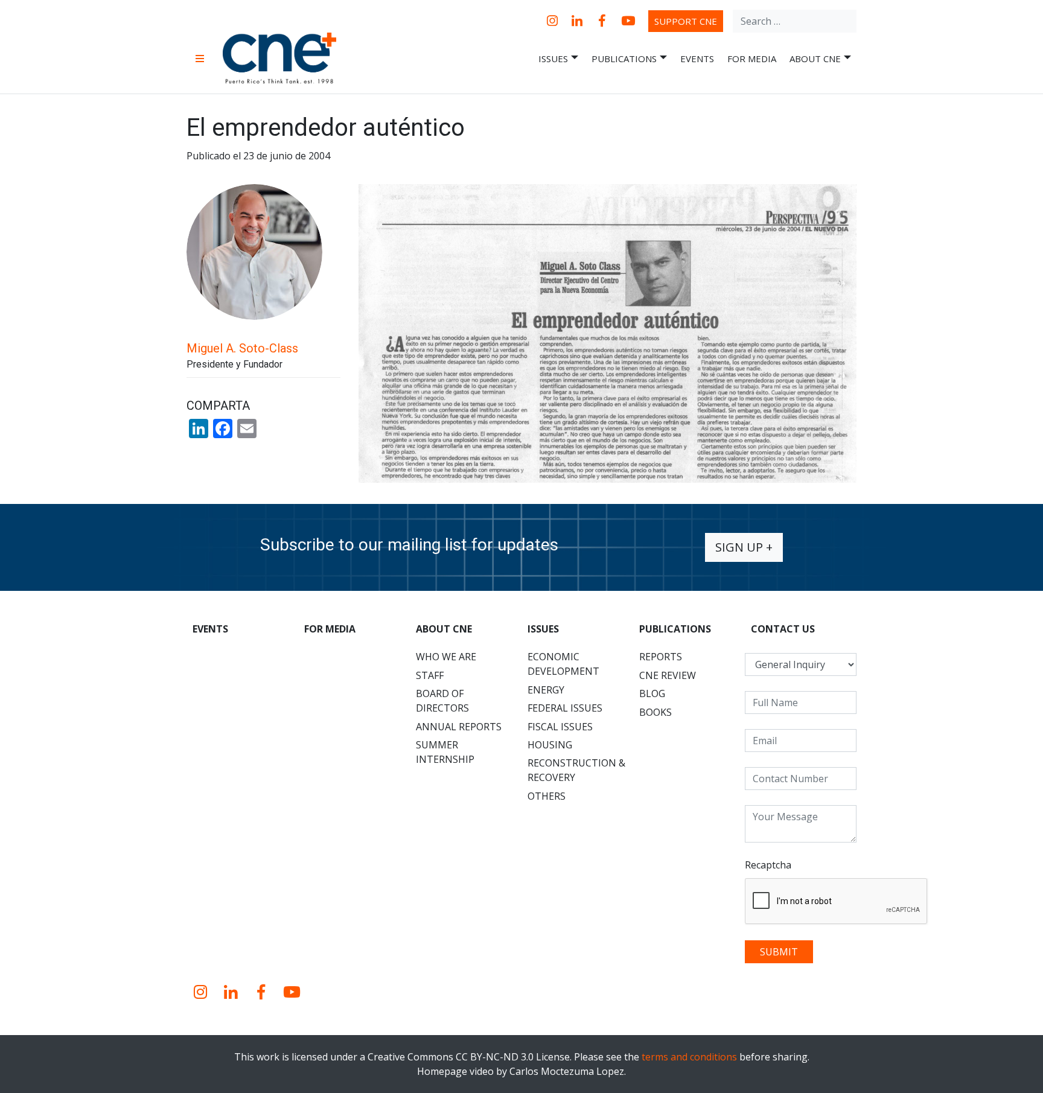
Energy (546, 689)
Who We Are (446, 656)
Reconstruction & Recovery (576, 770)
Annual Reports (459, 726)
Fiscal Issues (560, 726)
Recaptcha (768, 865)
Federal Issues (565, 708)
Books (655, 712)
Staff (430, 675)
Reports (660, 656)
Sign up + (744, 547)
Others (547, 796)
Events (697, 59)
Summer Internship (445, 752)
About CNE (815, 59)
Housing (550, 744)
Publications (624, 59)
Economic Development (563, 664)
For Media (751, 59)
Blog (652, 693)
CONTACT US (783, 629)
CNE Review (667, 675)
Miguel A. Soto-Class (242, 348)
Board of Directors (442, 701)
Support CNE (685, 21)
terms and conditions (689, 1056)
